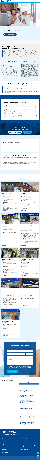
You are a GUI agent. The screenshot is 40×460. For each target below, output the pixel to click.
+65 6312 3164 (5, 328)
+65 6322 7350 (5, 200)
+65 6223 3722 (5, 296)
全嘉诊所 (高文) (4, 260)
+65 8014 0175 (5, 202)
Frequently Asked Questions (5, 452)
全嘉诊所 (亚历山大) (4, 194)
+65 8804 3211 (25, 298)
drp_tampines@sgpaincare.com (7, 295)
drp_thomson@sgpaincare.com (27, 295)
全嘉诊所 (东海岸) (4, 226)
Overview (4, 41)
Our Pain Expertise (4, 447)
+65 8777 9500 (23, 446)
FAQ (36, 41)
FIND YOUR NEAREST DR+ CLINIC (15, 132)
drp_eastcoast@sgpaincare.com (8, 229)
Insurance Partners (4, 450)
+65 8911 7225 (5, 232)
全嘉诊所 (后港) (23, 226)
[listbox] (20, 357)
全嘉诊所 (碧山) (23, 194)
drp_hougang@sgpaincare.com (27, 230)
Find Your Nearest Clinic (10, 34)
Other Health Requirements (29, 41)
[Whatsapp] (38, 456)
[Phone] (38, 453)
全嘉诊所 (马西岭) (23, 260)
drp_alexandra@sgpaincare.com (8, 199)
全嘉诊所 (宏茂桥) (4, 322)
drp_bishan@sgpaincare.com (27, 199)
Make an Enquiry (27, 132)
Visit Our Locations (4, 449)
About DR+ (3, 444)
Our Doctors (3, 446)
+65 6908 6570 (5, 266)
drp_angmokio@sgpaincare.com (8, 326)
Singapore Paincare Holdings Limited (11, 434)
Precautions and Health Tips (19, 41)
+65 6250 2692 (25, 296)
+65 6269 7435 (25, 266)
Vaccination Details (10, 41)
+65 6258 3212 (25, 200)
